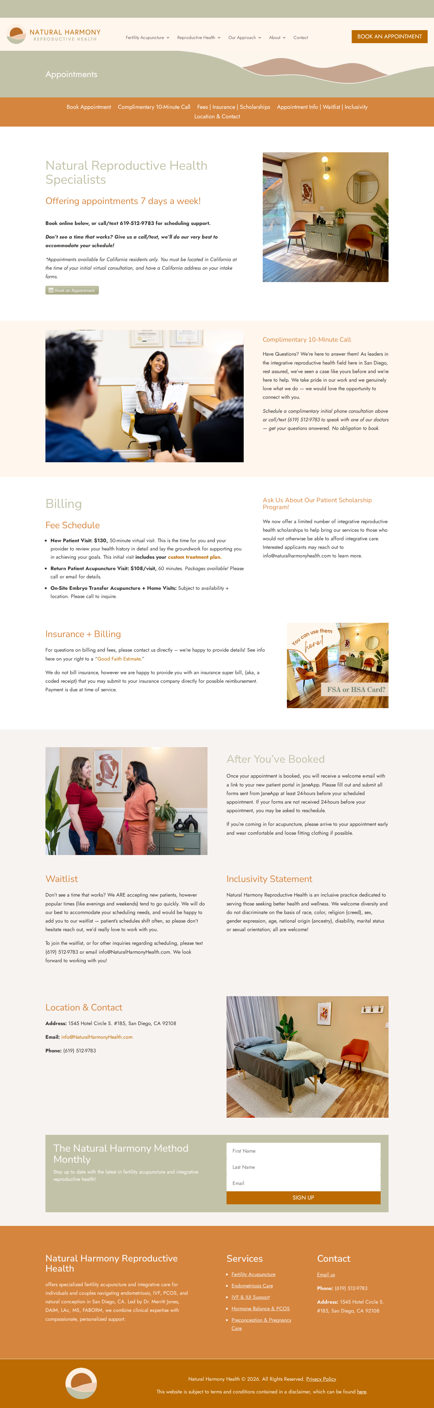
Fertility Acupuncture (145, 38)
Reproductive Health (196, 38)
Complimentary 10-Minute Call (154, 108)
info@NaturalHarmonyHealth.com (96, 1037)
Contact (301, 38)
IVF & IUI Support (251, 1297)
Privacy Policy (321, 1379)
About (274, 38)
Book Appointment (89, 108)
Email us (326, 1274)
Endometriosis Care (252, 1285)
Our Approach (242, 38)
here (361, 1391)
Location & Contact (217, 117)
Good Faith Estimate (119, 658)
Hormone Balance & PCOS (261, 1308)
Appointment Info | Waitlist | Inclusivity (322, 108)
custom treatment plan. (195, 557)
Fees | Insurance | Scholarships (233, 108)
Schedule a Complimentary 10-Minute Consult (217, 10)
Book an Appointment (389, 36)
